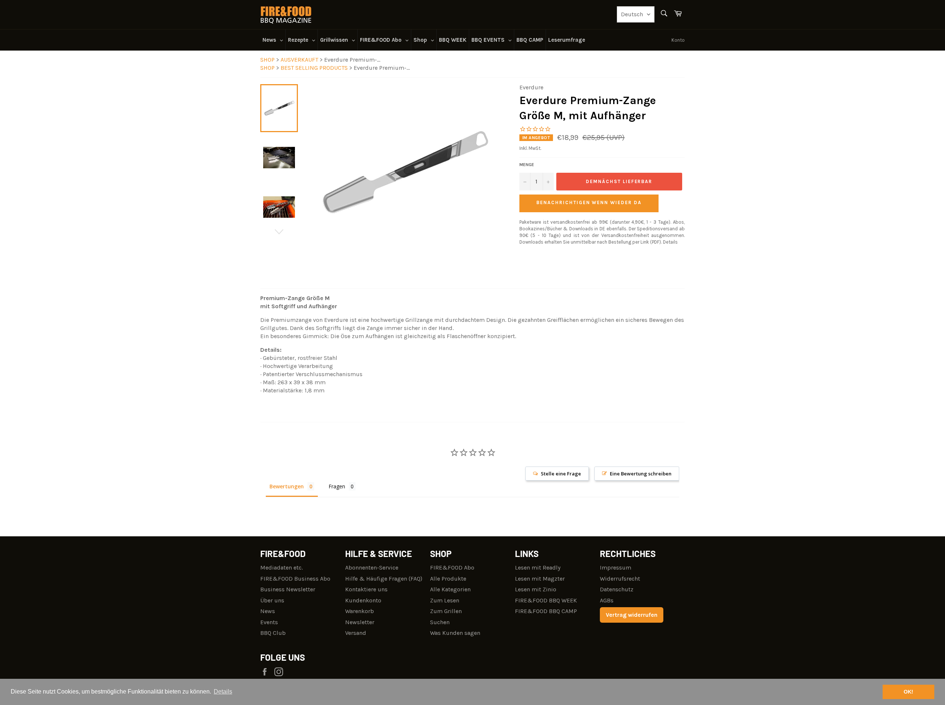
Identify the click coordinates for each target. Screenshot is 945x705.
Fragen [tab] (337, 486)
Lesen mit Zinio (535, 589)
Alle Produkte (448, 578)
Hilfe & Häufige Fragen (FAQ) (383, 578)
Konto (678, 40)
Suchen (440, 622)
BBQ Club (273, 632)
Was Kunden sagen (455, 632)
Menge (526, 164)
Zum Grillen (446, 611)
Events (269, 622)
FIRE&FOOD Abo (452, 567)
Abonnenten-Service (371, 567)
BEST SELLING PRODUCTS (315, 67)
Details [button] (223, 691)
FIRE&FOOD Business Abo (295, 578)
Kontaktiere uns (366, 589)
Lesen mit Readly (537, 567)
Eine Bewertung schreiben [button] (640, 473)
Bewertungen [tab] (286, 486)
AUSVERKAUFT (300, 59)
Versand (355, 632)
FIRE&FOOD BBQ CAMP (546, 611)
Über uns (272, 600)
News (267, 611)
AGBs (607, 600)
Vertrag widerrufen (631, 614)
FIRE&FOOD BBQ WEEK (546, 600)
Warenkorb (359, 611)
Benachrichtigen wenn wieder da (589, 202)
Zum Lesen (444, 600)
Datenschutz (616, 589)
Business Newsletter (287, 589)
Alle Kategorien (450, 589)
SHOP (267, 59)
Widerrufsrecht (620, 578)
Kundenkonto (363, 600)
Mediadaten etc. (281, 567)
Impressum (615, 567)
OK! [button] (908, 692)
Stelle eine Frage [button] (561, 473)
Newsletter (359, 622)
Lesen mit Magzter (540, 578)
